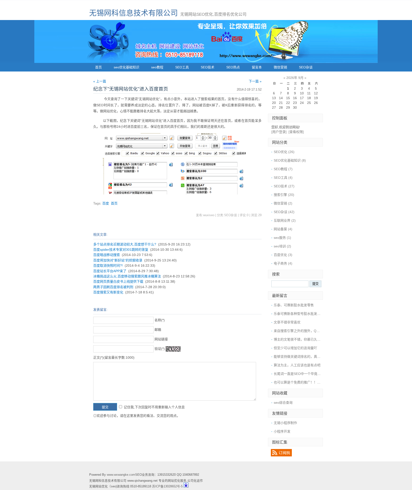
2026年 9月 (295, 78)
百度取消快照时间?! (108, 265)
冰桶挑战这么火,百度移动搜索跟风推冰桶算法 (127, 276)
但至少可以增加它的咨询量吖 (295, 348)
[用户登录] (279, 132)
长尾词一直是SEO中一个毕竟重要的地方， (305, 374)
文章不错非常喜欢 (287, 322)
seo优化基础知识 (126, 67)
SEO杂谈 (306, 67)
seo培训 (282, 246)
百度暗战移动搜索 (106, 255)
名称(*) (159, 320)
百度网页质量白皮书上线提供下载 (118, 281)
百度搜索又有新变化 (108, 292)
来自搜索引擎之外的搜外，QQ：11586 (303, 331)
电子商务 (283, 263)
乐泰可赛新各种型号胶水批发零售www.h (304, 314)
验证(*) (159, 349)
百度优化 (283, 255)
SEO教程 (283, 169)
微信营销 (280, 67)
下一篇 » (255, 81)
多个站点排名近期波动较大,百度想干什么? (124, 244)
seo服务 (282, 238)
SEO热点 (233, 67)
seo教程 (157, 67)
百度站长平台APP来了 (109, 271)
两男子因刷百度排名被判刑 (113, 287)
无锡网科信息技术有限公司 (133, 13)
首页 (98, 67)
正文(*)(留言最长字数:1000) (113, 357)
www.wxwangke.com (121, 474)
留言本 (257, 67)
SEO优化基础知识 (290, 160)
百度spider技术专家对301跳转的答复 (120, 249)
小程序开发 (282, 431)
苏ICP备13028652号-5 (167, 486)
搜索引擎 (284, 195)
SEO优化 (284, 152)
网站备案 (283, 229)
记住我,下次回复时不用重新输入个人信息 (154, 407)
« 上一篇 (99, 81)
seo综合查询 (283, 402)
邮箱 (157, 330)
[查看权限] (296, 132)
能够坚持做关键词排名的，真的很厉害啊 (304, 356)
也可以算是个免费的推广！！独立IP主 (302, 382)
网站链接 (161, 339)
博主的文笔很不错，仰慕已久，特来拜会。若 (307, 339)
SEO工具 (182, 67)
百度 (105, 203)
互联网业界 (285, 220)
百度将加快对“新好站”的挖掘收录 (117, 260)
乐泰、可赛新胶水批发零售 (294, 305)
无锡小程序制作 (285, 423)
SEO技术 (207, 67)
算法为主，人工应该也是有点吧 (297, 365)
